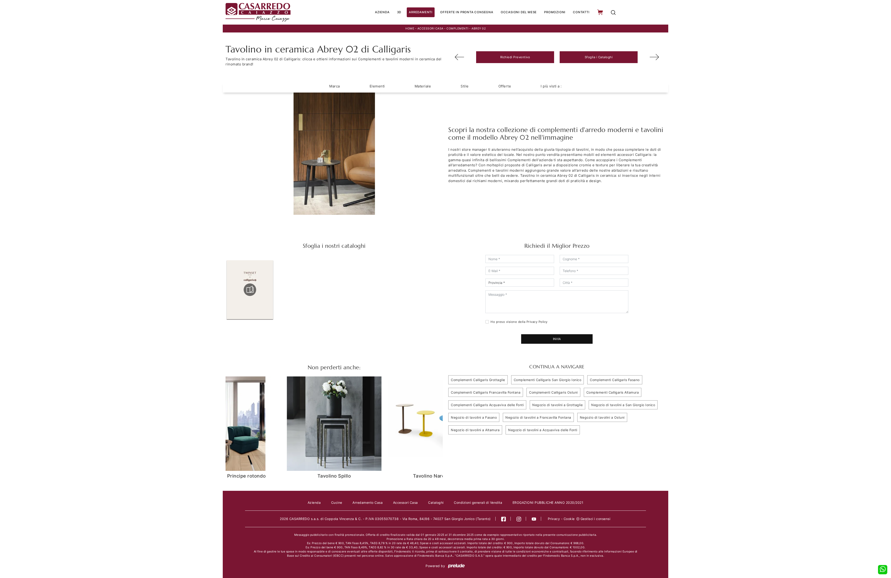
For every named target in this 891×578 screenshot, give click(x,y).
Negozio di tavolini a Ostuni (602, 417)
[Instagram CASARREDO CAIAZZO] (519, 519)
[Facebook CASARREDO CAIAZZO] (504, 519)
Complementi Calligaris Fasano (615, 380)
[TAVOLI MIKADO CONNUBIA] (459, 57)
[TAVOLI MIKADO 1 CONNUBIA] (654, 57)
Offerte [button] (504, 86)
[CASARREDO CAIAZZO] (274, 12)
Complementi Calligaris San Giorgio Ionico (547, 380)
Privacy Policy (537, 322)
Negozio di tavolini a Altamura (475, 430)
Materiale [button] (423, 86)
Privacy (554, 519)
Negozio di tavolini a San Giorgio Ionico (623, 405)
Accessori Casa (430, 28)
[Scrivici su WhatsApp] (882, 569)
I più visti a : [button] (551, 86)
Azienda (382, 12)
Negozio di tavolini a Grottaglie (557, 405)
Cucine (336, 502)
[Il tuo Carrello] (600, 12)
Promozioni (554, 12)
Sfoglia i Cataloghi (599, 57)
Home (409, 28)
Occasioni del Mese (519, 12)
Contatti (581, 12)
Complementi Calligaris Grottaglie (478, 380)
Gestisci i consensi (595, 519)
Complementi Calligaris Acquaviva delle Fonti (487, 405)
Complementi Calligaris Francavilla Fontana (485, 392)
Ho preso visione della (519, 322)
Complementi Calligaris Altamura (612, 392)
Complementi (457, 28)
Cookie (569, 519)
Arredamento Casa (367, 502)
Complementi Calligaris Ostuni (553, 392)
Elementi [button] (377, 86)
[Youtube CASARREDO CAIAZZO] (534, 519)
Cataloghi (436, 502)
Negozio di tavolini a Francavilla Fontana (538, 417)
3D (399, 12)
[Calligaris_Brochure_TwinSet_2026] (250, 289)
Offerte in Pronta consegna (466, 12)
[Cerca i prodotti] (613, 12)
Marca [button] (334, 86)
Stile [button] (465, 86)
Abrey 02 (478, 28)
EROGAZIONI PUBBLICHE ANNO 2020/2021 (548, 502)
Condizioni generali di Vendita (478, 502)
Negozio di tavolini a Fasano (474, 417)
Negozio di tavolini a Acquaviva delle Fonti (542, 430)
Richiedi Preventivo (515, 57)
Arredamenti (421, 12)
